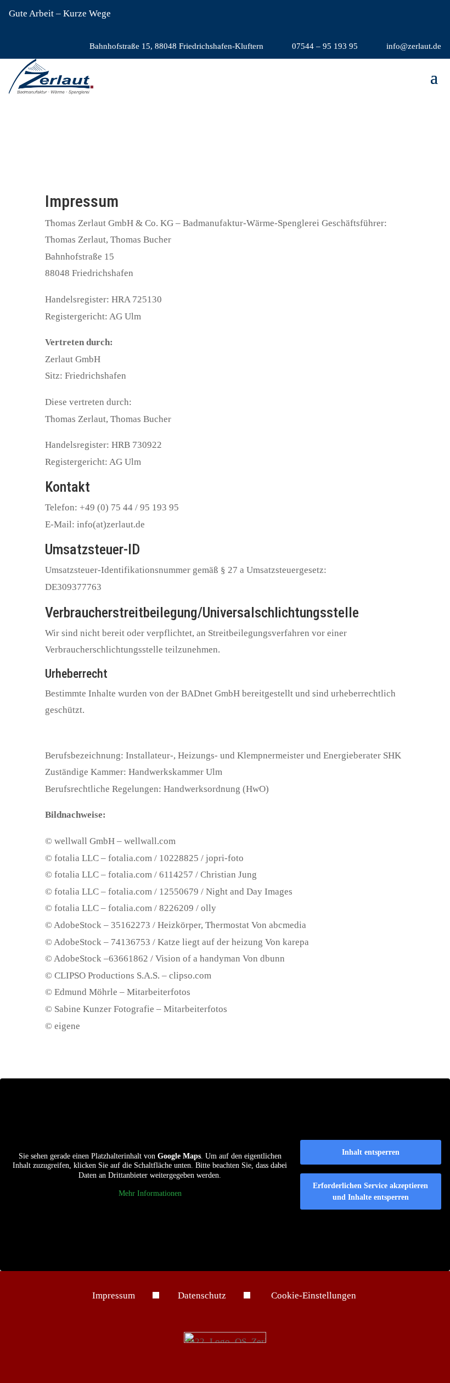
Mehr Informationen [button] (150, 1193)
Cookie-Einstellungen (313, 1295)
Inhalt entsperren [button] (371, 1152)
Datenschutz (202, 1295)
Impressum (113, 1295)
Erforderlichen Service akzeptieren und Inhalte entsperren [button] (370, 1191)
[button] (434, 77)
